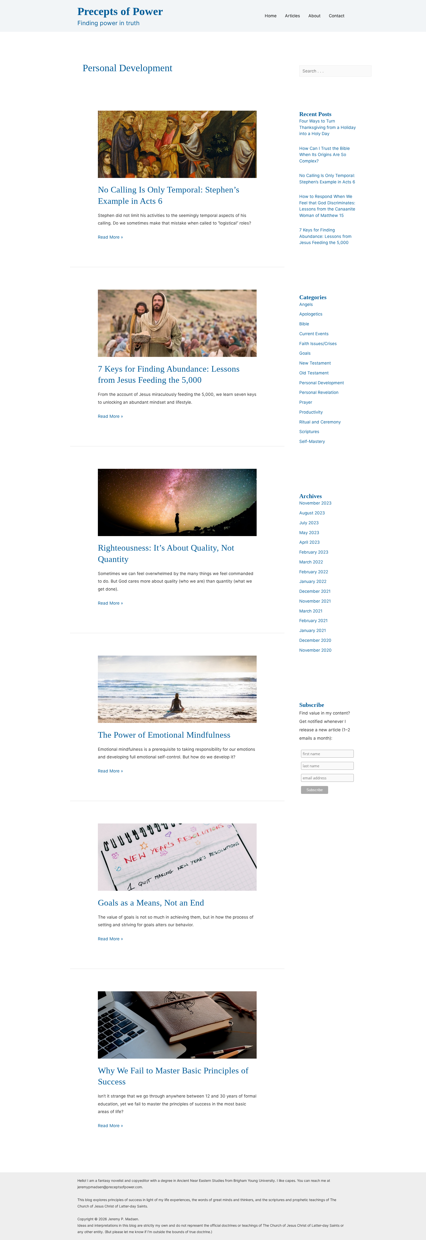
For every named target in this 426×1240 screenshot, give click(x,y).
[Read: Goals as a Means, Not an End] (177, 856)
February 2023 (313, 552)
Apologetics (310, 314)
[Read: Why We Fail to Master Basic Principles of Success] (177, 1024)
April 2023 (309, 542)
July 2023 (309, 522)
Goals (305, 353)
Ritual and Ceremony (320, 421)
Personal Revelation (318, 392)
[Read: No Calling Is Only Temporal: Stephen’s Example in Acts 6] (177, 143)
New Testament (315, 363)
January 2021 (312, 630)
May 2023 (309, 532)
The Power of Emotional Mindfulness (164, 735)
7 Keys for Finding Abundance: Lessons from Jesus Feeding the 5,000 (325, 236)
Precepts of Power (120, 11)
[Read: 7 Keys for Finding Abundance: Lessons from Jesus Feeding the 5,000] (177, 322)
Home (271, 15)
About (314, 15)
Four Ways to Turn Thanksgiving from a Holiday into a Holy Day (327, 127)
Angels (306, 304)
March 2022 (311, 561)
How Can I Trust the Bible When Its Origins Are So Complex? (324, 154)
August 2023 (312, 512)
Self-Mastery (312, 441)
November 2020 (315, 650)
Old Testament (314, 372)
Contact (336, 15)
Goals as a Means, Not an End (151, 903)
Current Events (314, 333)
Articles (292, 15)
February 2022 (313, 571)
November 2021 (315, 601)
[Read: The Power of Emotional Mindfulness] (177, 688)
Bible (304, 323)
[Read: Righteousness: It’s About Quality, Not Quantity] (177, 502)
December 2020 (315, 640)
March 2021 (310, 611)
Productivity (311, 412)
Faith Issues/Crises (318, 343)
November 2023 (315, 503)
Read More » (110, 237)
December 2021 (315, 591)
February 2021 (313, 620)
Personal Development (321, 382)
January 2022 (312, 581)
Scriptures (309, 431)
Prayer (305, 402)
